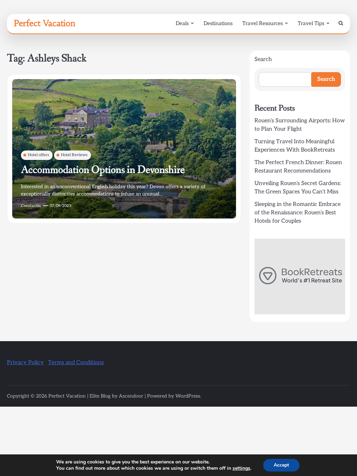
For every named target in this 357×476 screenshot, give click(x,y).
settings (241, 468)
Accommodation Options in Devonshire (103, 170)
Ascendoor (131, 396)
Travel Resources (262, 23)
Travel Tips (311, 23)
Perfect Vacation (44, 23)
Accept (281, 465)
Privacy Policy (25, 362)
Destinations (218, 23)
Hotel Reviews (74, 155)
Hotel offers (38, 155)
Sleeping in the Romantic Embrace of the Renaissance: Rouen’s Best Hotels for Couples (298, 212)
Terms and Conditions (76, 362)
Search (263, 59)
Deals (182, 23)
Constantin (31, 206)
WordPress (187, 396)
